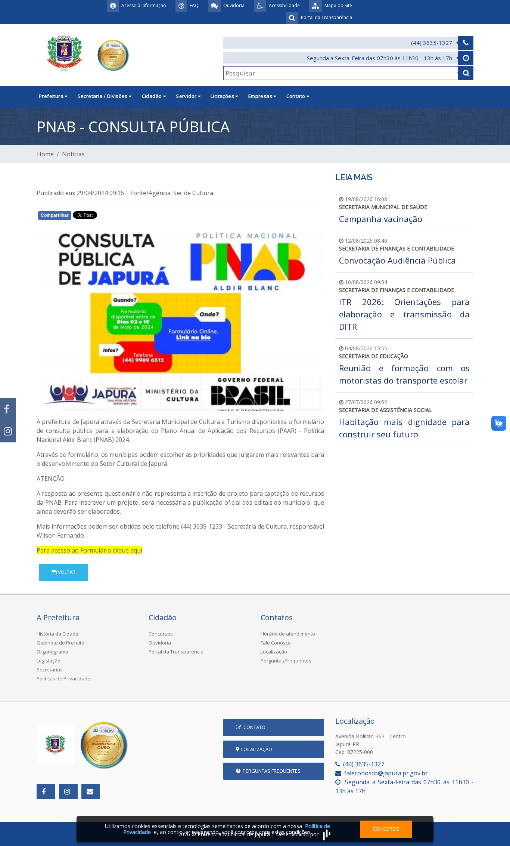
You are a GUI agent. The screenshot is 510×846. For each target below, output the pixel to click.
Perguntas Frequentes (286, 660)
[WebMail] (90, 791)
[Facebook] (8, 409)
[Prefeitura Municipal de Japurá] (84, 54)
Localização (274, 651)
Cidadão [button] (152, 96)
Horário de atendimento (288, 633)
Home (45, 154)
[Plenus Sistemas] (326, 834)
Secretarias (50, 669)
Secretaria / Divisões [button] (103, 96)
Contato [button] (296, 96)
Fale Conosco (276, 642)
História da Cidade (57, 633)
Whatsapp (124, 216)
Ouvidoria (160, 642)
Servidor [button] (187, 96)
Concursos (161, 633)
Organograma (52, 651)
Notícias (73, 154)
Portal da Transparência (176, 651)
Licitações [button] (223, 96)
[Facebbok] (46, 791)
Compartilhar (55, 215)
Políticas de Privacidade (63, 678)
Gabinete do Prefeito (60, 642)
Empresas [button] (261, 96)
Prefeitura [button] (52, 96)
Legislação (48, 660)
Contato (253, 727)
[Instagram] (8, 431)
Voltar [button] (66, 572)
